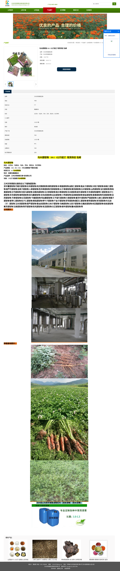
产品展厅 (49, 10)
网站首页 (78, 42)
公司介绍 (23, 10)
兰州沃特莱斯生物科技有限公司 (52, 566)
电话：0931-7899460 (42, 564)
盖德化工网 (60, 568)
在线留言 (89, 10)
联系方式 (76, 10)
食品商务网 (67, 568)
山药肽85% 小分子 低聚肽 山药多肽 (18, 559)
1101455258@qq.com (57, 564)
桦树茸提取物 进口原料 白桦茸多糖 (71, 559)
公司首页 (10, 10)
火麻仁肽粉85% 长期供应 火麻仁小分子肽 (45, 559)
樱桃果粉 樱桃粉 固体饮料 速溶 (98, 559)
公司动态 (36, 10)
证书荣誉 (62, 10)
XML (76, 566)
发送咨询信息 (66, 69)
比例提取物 (89, 42)
